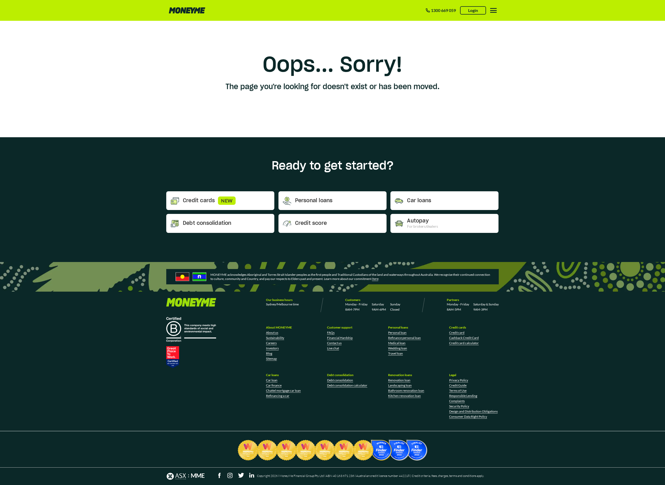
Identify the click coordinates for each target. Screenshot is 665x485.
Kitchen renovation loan (404, 396)
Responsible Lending (463, 396)
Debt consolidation (340, 380)
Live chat (333, 348)
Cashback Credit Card (464, 338)
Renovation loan (399, 380)
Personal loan (397, 333)
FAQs (331, 333)
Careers (271, 343)
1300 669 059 (443, 10)
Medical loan (396, 343)
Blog (269, 353)
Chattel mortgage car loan (283, 390)
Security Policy (459, 406)
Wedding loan (397, 348)
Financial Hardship (340, 338)
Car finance (274, 385)
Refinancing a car (277, 396)
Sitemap (271, 359)
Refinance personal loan (404, 338)
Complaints (457, 401)
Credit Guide (458, 385)
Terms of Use (458, 390)
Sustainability (275, 338)
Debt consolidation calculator (347, 385)
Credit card (456, 333)
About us (272, 333)
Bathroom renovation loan (406, 390)
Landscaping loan (400, 385)
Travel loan (395, 353)
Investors (272, 348)
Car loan (271, 380)
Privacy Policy (458, 380)
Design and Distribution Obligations (473, 411)
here (375, 279)
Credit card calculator (464, 343)
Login (473, 10)
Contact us (334, 343)
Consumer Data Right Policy (468, 416)
